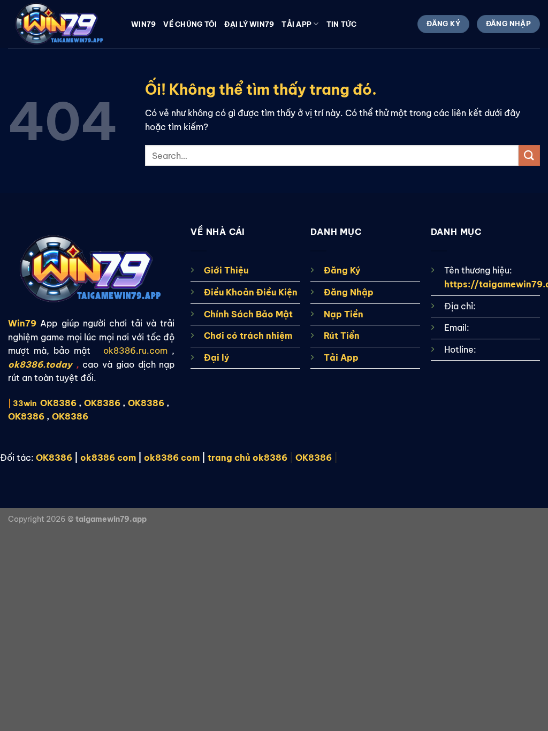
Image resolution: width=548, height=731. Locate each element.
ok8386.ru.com (135, 350)
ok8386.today (40, 364)
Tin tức (341, 24)
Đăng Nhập (349, 292)
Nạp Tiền (343, 314)
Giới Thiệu (226, 270)
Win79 (143, 24)
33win (24, 403)
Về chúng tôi (190, 24)
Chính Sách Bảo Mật (248, 314)
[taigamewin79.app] (61, 24)
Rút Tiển (342, 335)
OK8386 (102, 403)
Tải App (341, 357)
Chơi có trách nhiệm (248, 335)
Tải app (296, 24)
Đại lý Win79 (249, 24)
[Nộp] (529, 155)
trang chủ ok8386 (247, 457)
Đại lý (217, 357)
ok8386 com (108, 457)
